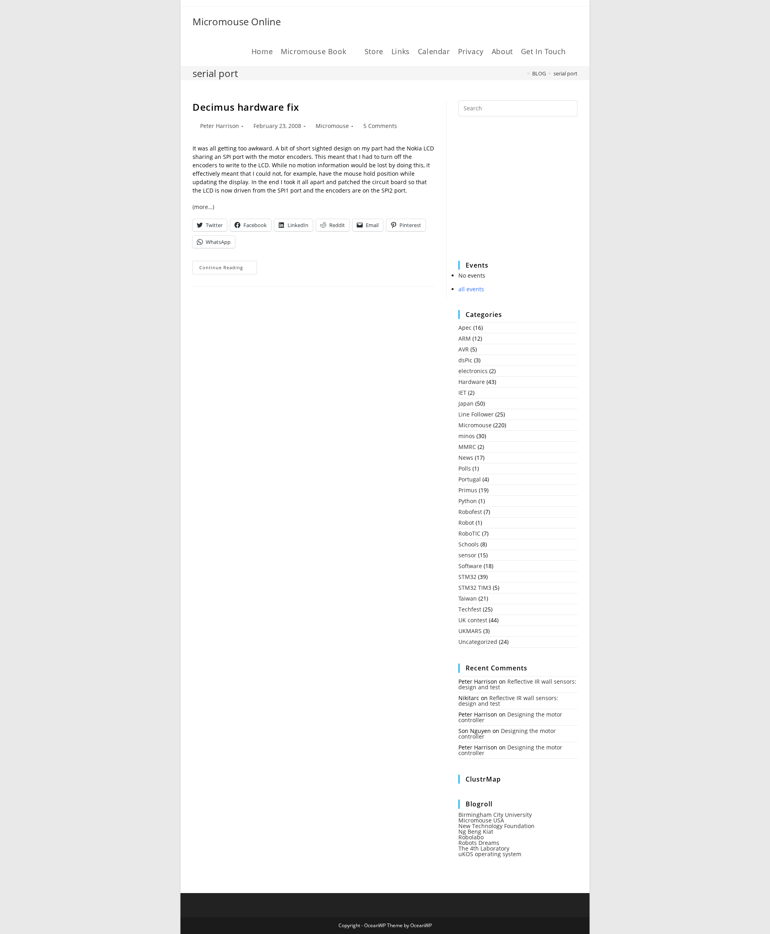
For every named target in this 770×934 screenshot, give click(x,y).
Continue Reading (228, 269)
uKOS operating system (489, 854)
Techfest (469, 609)
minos (466, 436)
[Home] (523, 73)
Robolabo (471, 837)
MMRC (467, 447)
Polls (464, 468)
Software (470, 566)
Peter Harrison (219, 126)
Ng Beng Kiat (475, 831)
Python (467, 501)
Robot (466, 522)
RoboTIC (469, 533)
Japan (466, 403)
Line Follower (476, 414)
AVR (463, 349)
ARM (464, 338)
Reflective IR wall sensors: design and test (517, 684)
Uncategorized (477, 642)
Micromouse (332, 126)
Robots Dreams (478, 843)
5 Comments (380, 126)
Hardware (471, 382)
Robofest (470, 512)
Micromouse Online (236, 21)
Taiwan (467, 598)
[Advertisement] (518, 194)
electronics (473, 371)
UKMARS (470, 631)
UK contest (472, 620)
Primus (467, 490)
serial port (565, 73)
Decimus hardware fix (245, 107)
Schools (468, 544)
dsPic (465, 360)
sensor (467, 555)
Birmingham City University (495, 814)
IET (462, 392)
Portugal (469, 479)
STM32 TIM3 (474, 587)
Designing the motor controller (510, 717)
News (465, 457)
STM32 (467, 577)
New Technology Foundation (496, 826)
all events (471, 289)
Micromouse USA (481, 820)
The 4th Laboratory (483, 848)
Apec (465, 327)
